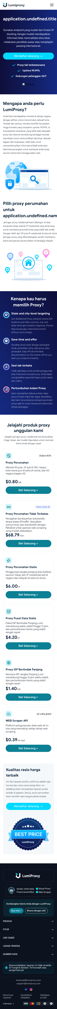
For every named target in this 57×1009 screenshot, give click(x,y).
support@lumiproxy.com (28, 983)
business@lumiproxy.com (28, 980)
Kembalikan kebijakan (26, 996)
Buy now (15, 910)
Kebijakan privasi (45, 996)
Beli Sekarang (27, 490)
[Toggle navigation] (52, 5)
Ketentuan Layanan (8, 996)
